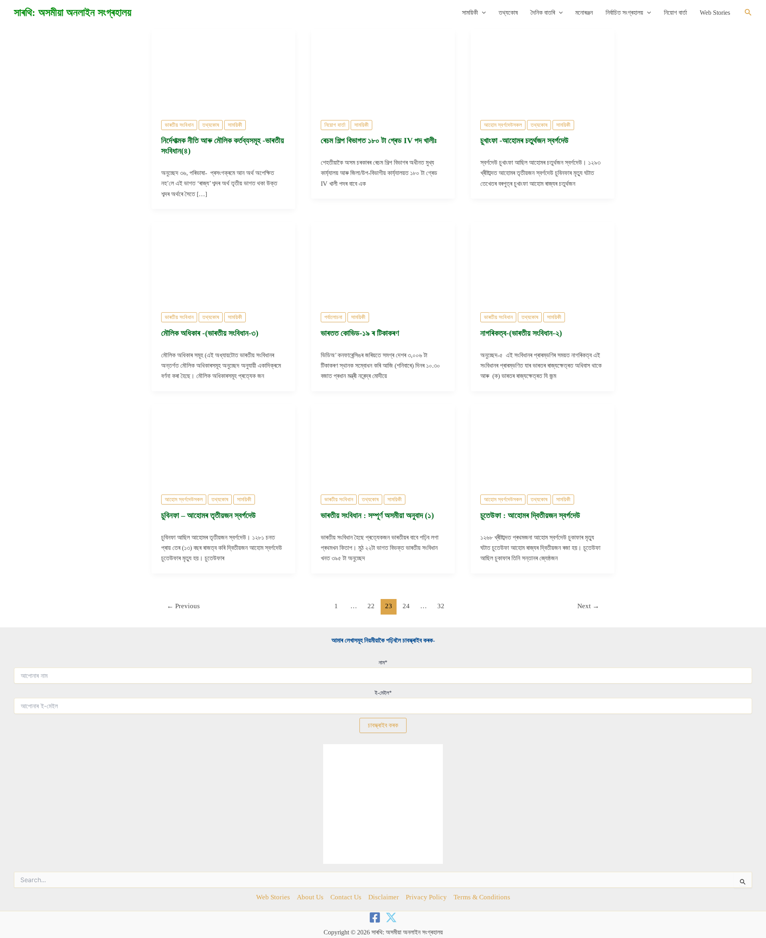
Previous (183, 606)
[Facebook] (375, 917)
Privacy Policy (426, 897)
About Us (310, 897)
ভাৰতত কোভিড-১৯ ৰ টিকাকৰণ (361, 333)
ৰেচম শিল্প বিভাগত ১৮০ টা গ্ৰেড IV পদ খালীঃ (378, 140)
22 (371, 606)
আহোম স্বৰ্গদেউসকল (503, 125)
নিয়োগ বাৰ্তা (675, 12)
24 (406, 606)
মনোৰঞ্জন (584, 12)
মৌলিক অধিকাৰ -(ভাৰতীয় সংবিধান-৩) (210, 333)
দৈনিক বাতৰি (543, 12)
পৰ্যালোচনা (333, 317)
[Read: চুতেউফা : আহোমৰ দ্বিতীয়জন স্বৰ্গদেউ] (542, 443)
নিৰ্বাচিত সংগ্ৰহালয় (624, 12)
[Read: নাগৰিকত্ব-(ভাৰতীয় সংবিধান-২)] (542, 261)
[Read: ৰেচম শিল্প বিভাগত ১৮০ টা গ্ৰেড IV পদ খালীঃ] (383, 68)
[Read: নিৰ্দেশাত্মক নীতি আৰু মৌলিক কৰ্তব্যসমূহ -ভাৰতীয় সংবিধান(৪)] (223, 68)
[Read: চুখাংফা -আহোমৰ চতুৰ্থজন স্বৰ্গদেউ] (542, 68)
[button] (482, 13)
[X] (391, 917)
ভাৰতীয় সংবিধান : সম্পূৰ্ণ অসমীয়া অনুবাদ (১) (377, 515)
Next (588, 606)
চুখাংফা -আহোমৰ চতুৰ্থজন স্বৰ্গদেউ (525, 140)
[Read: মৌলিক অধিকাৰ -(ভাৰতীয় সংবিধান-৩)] (223, 261)
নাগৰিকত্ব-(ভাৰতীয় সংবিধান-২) (521, 333)
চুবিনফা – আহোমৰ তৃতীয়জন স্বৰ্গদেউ (208, 515)
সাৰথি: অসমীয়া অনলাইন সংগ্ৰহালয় (72, 12)
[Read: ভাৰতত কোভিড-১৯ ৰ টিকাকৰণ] (383, 261)
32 (440, 606)
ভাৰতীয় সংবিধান (179, 125)
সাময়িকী (470, 12)
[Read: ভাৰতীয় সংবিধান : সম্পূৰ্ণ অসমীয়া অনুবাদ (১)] (383, 443)
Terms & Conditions (482, 897)
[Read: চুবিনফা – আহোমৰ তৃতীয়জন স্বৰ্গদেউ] (223, 443)
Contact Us (345, 897)
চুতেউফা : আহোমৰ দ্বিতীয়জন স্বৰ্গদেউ (530, 515)
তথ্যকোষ (508, 12)
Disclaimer (383, 897)
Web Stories (715, 12)
